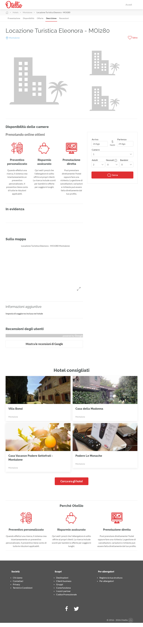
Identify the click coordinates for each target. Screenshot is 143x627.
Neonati (110, 160)
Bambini (124, 160)
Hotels (15, 12)
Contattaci (18, 581)
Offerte (40, 18)
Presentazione (14, 18)
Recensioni (64, 18)
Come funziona (63, 587)
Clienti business (63, 581)
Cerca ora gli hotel (71, 481)
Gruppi (59, 584)
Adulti (95, 160)
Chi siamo (17, 577)
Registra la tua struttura (110, 577)
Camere (96, 149)
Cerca (114, 175)
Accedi (129, 4)
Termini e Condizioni (22, 587)
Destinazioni (62, 577)
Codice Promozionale (66, 594)
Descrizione (51, 18)
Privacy (16, 584)
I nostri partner (63, 591)
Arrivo (95, 139)
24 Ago (96, 143)
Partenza (121, 139)
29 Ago (122, 143)
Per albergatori (106, 581)
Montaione (27, 12)
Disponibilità (28, 18)
